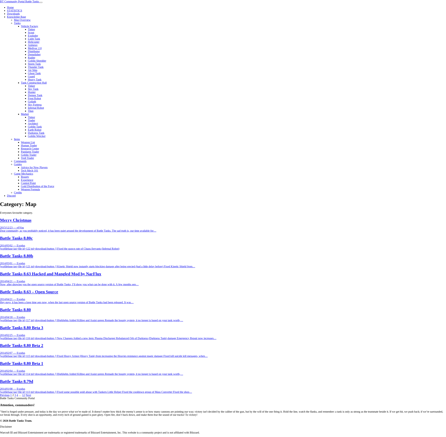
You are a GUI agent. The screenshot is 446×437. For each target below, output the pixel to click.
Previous (5, 395)
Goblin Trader (28, 154)
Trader (31, 120)
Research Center (30, 148)
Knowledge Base (16, 16)
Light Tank (34, 38)
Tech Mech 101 (29, 170)
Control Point (28, 183)
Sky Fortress (35, 104)
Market (25, 114)
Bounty (25, 176)
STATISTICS (14, 10)
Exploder (33, 35)
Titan (30, 110)
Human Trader (29, 145)
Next (28, 395)
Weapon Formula (30, 189)
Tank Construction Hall (34, 82)
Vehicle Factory (29, 26)
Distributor (34, 51)
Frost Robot (34, 98)
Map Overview (22, 19)
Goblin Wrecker (36, 136)
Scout (31, 32)
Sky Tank (33, 89)
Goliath (32, 101)
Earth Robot (34, 129)
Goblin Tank (35, 126)
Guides (18, 164)
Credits (18, 192)
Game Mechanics (23, 173)
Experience (27, 179)
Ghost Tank (34, 73)
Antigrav (33, 45)
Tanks (17, 23)
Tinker (31, 29)
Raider (31, 57)
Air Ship (32, 70)
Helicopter (33, 41)
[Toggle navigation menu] (41, 2)
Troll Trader (27, 158)
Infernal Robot (36, 107)
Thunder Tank (36, 67)
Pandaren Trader (30, 151)
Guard (31, 76)
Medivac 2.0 (35, 48)
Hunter (32, 92)
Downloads (13, 13)
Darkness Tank (36, 132)
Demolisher (34, 54)
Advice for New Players (34, 167)
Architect (33, 123)
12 (23, 395)
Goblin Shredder (37, 60)
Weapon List (28, 142)
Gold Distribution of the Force (37, 186)
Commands (20, 161)
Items (17, 139)
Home (10, 7)
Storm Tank (34, 63)
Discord (11, 195)
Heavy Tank (34, 79)
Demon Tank (35, 95)
